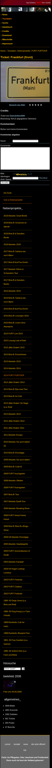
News (4, 15)
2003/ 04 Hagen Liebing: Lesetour (14, 571)
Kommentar (5, 145)
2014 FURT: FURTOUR (14, 375)
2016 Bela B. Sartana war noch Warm (15, 300)
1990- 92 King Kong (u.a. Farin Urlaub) (17, 613)
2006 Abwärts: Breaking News (17, 508)
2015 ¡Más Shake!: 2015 (14, 347)
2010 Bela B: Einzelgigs (14, 453)
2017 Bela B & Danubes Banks (14, 282)
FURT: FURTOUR (39, 51)
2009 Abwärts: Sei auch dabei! (17, 460)
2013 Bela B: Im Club (13, 396)
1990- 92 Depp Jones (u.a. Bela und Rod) (15, 603)
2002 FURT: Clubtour (13, 587)
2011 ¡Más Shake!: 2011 (14, 428)
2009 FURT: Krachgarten (14, 474)
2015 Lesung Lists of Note (15, 341)
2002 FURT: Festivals (13, 594)
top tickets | (31, 3)
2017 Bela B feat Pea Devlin (16, 262)
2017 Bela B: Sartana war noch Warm (15, 253)
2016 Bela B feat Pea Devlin (16, 309)
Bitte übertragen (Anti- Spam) (5, 176)
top (25, 750)
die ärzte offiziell (38, 744)
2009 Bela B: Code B (13, 467)
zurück (7, 744)
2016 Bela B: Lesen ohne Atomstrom (14, 325)
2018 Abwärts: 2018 (12, 244)
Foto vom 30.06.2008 (12, 692)
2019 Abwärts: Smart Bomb (15, 216)
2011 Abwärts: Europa (13, 435)
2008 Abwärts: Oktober (13, 481)
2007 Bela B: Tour (11, 494)
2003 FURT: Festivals (13, 580)
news (25, 744)
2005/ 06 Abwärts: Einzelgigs (16, 537)
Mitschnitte (7, 39)
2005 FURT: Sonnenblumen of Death (17, 553)
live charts (46, 3)
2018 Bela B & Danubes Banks (14, 236)
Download (7, 35)
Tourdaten (7, 19)
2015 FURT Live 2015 (13, 334)
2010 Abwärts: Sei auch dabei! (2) (17, 444)
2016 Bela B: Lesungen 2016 (16, 316)
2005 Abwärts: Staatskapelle (16, 544)
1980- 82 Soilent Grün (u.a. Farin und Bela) (15, 653)
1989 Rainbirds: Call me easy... (14, 624)
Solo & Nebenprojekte (13, 200)
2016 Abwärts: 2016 (12, 291)
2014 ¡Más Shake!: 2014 (14, 382)
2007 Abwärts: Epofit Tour (15, 501)
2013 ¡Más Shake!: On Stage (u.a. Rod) (16, 405)
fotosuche (9, 663)
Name (3, 141)
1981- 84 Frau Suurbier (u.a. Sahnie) (16, 642)
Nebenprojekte (23, 51)
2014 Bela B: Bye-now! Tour (16, 389)
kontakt (17, 744)
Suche (5, 23)
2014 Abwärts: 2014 (12, 368)
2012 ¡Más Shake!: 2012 (14, 421)
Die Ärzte (8, 193)
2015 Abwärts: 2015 (12, 361)
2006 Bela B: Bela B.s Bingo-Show (16, 528)
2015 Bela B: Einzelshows (15, 354)
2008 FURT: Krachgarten (14, 487)
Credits (5, 31)
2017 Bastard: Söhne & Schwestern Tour (14, 271)
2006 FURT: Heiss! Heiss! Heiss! (15, 517)
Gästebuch (7, 27)
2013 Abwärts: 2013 (12, 414)
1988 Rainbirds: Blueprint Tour (17, 633)
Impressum (7, 44)
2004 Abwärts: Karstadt (13, 562)
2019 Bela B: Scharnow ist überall (15, 225)
